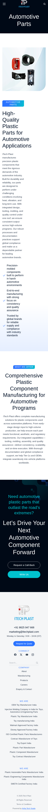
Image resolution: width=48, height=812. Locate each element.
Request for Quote (24, 644)
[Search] (37, 663)
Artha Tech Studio (28, 808)
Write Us (24, 574)
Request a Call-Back (24, 565)
